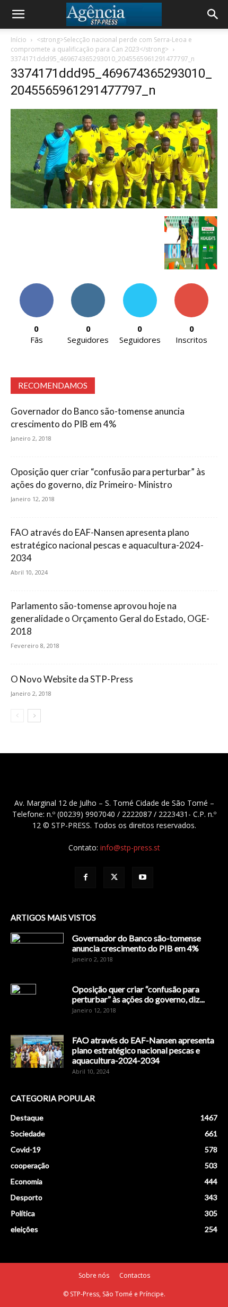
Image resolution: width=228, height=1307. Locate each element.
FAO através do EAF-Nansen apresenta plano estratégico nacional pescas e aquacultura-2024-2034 (107, 545)
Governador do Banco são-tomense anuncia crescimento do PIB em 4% (136, 943)
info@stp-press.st (130, 847)
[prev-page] (17, 715)
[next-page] (34, 715)
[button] (18, 14)
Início (19, 39)
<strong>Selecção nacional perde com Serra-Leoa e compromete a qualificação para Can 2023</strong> (101, 44)
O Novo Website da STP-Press (72, 679)
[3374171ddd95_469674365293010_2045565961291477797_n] (114, 205)
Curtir (36, 287)
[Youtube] (142, 877)
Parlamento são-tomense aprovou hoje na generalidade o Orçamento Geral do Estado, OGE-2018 (110, 618)
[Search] (213, 14)
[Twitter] (114, 877)
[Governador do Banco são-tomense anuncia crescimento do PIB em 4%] (37, 951)
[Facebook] (85, 877)
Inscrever (191, 287)
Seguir (88, 287)
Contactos (134, 1275)
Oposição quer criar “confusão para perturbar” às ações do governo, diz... (138, 994)
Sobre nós (93, 1275)
